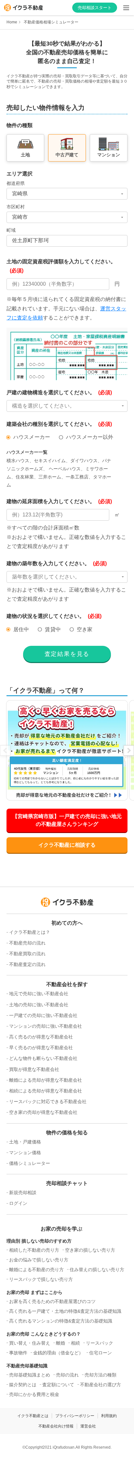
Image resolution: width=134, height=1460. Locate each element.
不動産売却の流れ (27, 942)
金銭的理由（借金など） (58, 1352)
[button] (67, 406)
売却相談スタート (95, 7)
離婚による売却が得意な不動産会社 (45, 1080)
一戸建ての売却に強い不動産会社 (43, 1015)
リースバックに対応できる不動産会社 (48, 1101)
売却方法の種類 (100, 1374)
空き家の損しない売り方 (90, 1250)
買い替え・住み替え (29, 1343)
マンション (108, 154)
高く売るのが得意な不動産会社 (41, 1036)
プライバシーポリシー (74, 1416)
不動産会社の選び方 (100, 1384)
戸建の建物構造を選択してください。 (59, 392)
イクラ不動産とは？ (29, 932)
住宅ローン (100, 1352)
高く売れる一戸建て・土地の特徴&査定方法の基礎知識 (65, 1311)
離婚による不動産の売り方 (36, 1269)
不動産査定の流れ (27, 964)
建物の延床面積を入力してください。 (59, 501)
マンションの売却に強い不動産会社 (45, 1026)
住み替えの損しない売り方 (97, 1269)
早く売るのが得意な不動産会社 (41, 1047)
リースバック (99, 1343)
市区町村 (16, 206)
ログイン (18, 1203)
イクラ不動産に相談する (67, 845)
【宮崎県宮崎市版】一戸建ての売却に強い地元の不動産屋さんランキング (67, 820)
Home (12, 22)
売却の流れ (67, 1374)
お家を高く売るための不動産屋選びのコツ (52, 1301)
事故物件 (18, 1352)
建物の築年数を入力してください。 (57, 563)
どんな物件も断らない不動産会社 (43, 1058)
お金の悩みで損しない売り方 (38, 1259)
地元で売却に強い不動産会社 (38, 993)
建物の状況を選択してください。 (54, 616)
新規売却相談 (22, 1192)
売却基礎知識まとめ (29, 1374)
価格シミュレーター (29, 1163)
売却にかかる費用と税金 (34, 1394)
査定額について (58, 1384)
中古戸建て (67, 154)
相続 (75, 1343)
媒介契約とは (22, 1384)
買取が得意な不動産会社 (34, 1069)
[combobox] (67, 194)
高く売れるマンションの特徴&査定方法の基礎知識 (60, 1320)
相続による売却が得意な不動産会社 (45, 1090)
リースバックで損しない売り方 (41, 1279)
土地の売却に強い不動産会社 (38, 1004)
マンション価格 (25, 1152)
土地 (25, 154)
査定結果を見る (67, 654)
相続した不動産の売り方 (34, 1250)
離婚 (60, 1343)
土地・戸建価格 (25, 1141)
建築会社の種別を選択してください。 (59, 424)
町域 (11, 230)
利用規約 (109, 1416)
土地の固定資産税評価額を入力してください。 (61, 266)
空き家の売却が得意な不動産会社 (43, 1112)
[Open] (122, 193)
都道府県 (16, 183)
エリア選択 (20, 173)
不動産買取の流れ (27, 953)
